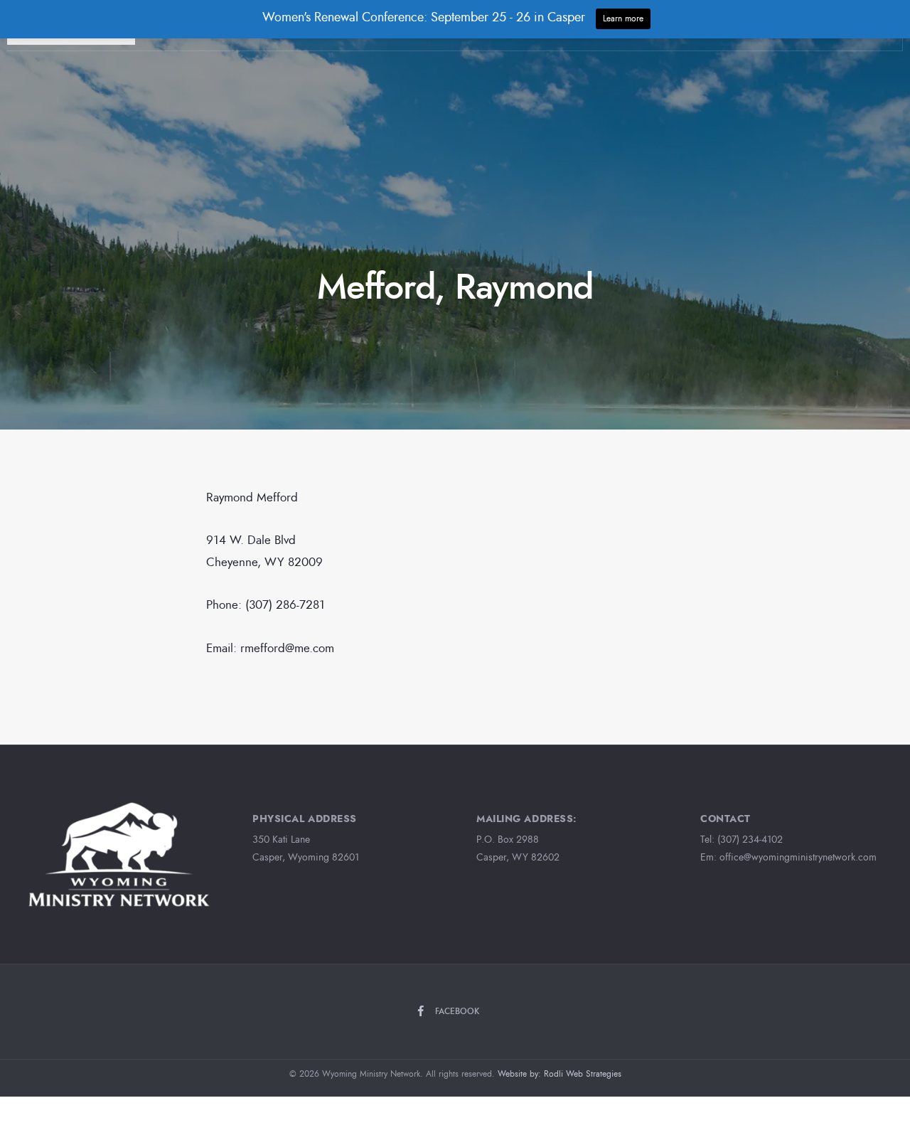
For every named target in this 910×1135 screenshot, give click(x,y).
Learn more (623, 18)
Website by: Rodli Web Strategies (559, 1074)
